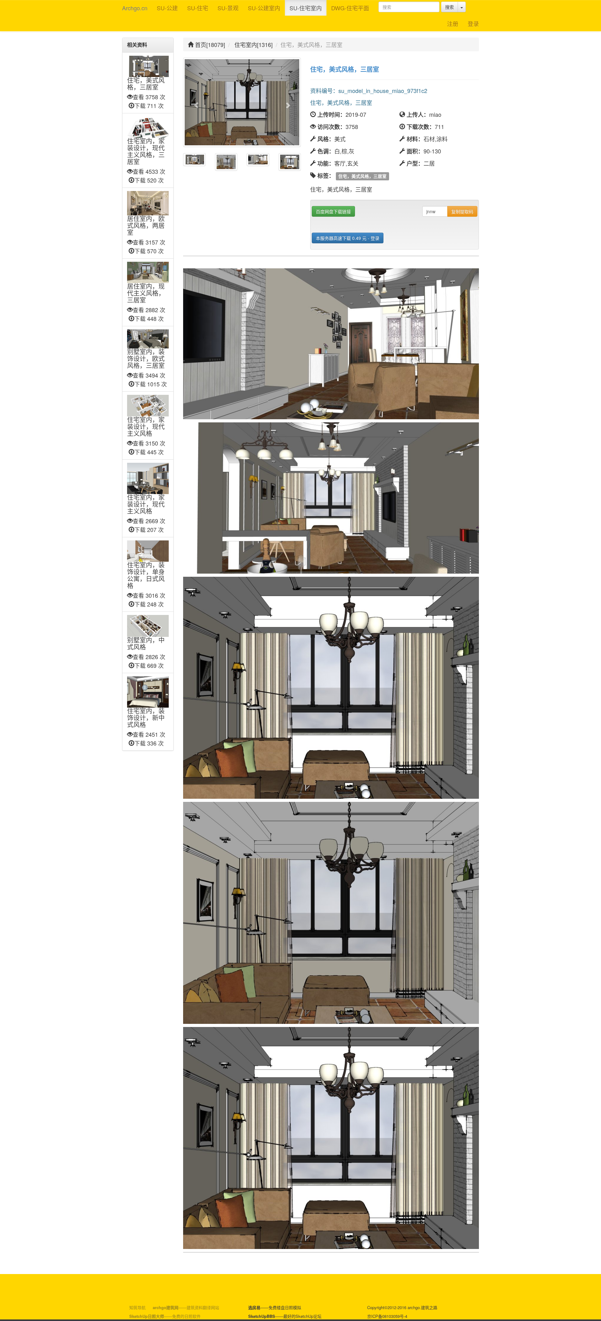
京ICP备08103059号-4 (387, 1316)
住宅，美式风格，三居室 (146, 84)
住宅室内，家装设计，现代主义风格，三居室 (146, 151)
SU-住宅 (197, 8)
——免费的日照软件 (165, 1316)
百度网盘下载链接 (333, 211)
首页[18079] (209, 44)
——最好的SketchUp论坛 (284, 1316)
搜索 (449, 7)
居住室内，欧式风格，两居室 (146, 225)
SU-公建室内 (264, 8)
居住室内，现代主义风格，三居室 (146, 293)
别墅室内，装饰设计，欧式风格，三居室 (146, 358)
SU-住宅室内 (306, 8)
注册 (452, 23)
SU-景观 (228, 8)
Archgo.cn (134, 8)
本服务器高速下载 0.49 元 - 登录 (347, 238)
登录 (473, 23)
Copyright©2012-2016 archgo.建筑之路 (402, 1307)
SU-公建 (167, 8)
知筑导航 (137, 1307)
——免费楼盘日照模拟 (274, 1307)
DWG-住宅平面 (350, 8)
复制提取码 (462, 211)
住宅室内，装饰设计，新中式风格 (146, 718)
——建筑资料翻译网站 (186, 1307)
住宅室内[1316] (253, 44)
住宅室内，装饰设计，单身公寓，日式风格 (146, 575)
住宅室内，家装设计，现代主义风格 (146, 426)
